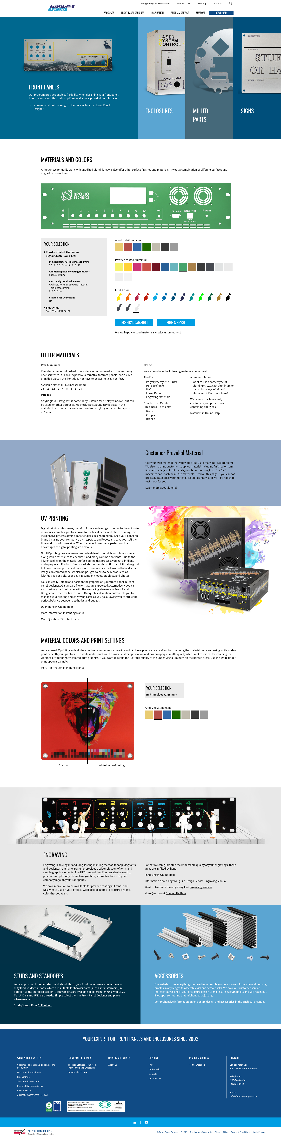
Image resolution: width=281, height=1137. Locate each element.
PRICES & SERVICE (180, 13)
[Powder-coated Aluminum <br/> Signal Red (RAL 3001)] (146, 267)
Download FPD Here (77, 1072)
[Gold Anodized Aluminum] (119, 247)
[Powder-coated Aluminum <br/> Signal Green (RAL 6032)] (183, 267)
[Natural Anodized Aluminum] (174, 247)
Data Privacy (259, 1132)
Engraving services (201, 887)
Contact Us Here (72, 619)
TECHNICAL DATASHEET (134, 322)
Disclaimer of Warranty (201, 1132)
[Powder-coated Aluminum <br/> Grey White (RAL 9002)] (119, 277)
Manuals (153, 1073)
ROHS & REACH (176, 322)
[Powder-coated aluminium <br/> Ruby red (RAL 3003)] (156, 267)
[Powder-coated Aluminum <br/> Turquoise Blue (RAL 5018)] (174, 267)
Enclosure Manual (254, 1001)
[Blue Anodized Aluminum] (137, 247)
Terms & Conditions (240, 1132)
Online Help (212, 413)
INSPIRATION (157, 13)
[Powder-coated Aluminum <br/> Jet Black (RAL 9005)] (201, 267)
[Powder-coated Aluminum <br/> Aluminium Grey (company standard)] (219, 267)
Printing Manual (75, 613)
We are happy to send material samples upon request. (148, 332)
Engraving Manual (216, 881)
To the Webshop (197, 1064)
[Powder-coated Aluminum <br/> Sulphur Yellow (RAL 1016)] (119, 267)
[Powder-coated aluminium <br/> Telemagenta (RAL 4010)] (137, 267)
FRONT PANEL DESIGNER (132, 13)
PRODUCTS (109, 13)
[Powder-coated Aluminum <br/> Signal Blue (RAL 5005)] (165, 267)
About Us (218, 3)
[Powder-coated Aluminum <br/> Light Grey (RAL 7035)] (228, 267)
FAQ (151, 1064)
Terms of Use (221, 1132)
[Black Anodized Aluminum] (165, 247)
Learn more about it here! (161, 487)
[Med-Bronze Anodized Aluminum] (156, 247)
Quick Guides (155, 1078)
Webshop (202, 3)
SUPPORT (200, 13)
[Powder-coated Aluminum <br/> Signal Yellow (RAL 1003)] (128, 267)
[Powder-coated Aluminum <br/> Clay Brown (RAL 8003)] (192, 267)
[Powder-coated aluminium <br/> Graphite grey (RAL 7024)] (210, 267)
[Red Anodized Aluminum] (128, 247)
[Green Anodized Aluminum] (146, 247)
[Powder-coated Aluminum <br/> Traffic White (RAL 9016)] (128, 277)
